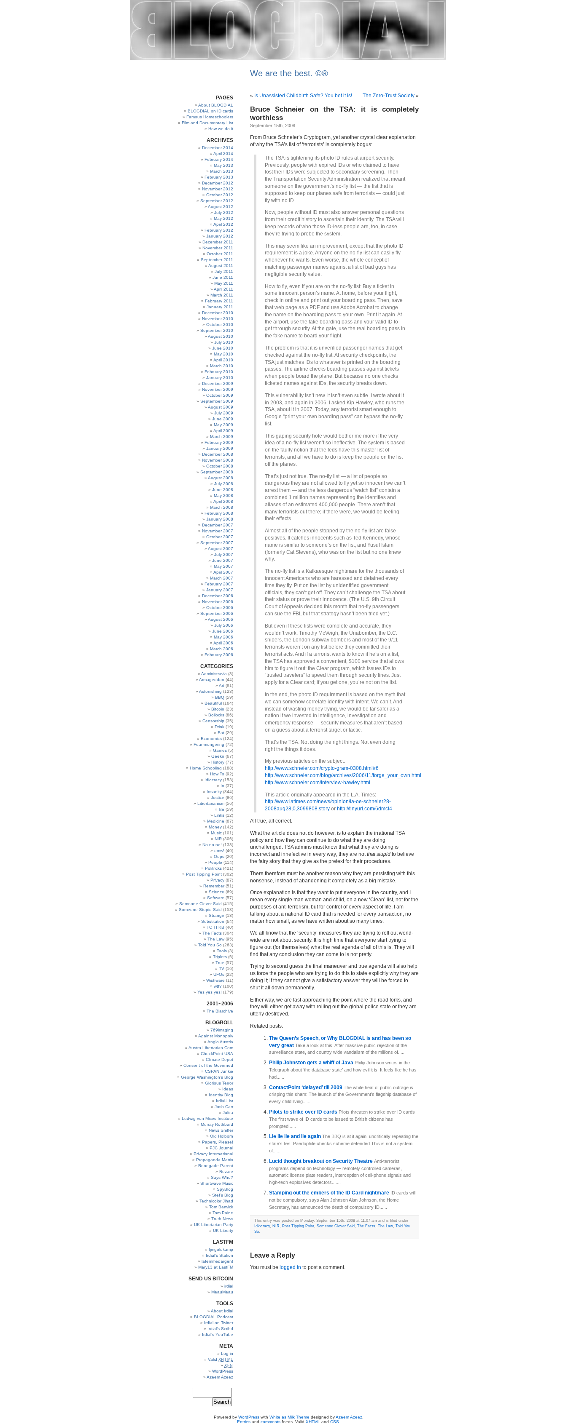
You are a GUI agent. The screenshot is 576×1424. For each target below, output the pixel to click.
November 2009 (217, 389)
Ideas (227, 1089)
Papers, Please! (217, 1142)
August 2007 (220, 548)
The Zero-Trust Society (389, 96)
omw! (219, 850)
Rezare (226, 1171)
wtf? (218, 986)
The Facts (212, 933)
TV (221, 968)
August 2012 (220, 206)
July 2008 (223, 483)
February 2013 (219, 177)
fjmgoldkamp (221, 1249)
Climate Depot (219, 1059)
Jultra (228, 1112)
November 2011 (217, 248)
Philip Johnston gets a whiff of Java (312, 1063)
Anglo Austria (220, 1041)
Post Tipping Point (204, 874)
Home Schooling (206, 768)
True (219, 962)
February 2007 (219, 584)
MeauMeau (222, 1292)
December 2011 (217, 242)
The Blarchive (220, 1011)
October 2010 (219, 324)
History (217, 762)
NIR (218, 838)
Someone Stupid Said (200, 909)
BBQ (219, 697)
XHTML (313, 1421)
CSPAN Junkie (219, 1071)
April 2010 (223, 360)
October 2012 (219, 194)
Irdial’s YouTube (217, 1334)
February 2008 (219, 513)
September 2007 (216, 542)
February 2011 (219, 301)
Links (219, 815)
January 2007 (219, 590)
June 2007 (222, 560)
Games (220, 750)
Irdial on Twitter (218, 1322)
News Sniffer (221, 1130)
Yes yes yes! (209, 992)
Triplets (220, 956)
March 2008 (221, 507)
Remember (213, 886)
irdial (228, 1286)
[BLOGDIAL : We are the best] (288, 58)
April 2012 (223, 224)
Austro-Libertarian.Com (210, 1047)
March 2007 (221, 578)
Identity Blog (221, 1095)
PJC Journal (221, 1148)
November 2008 (217, 460)
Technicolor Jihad (216, 1201)
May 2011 (223, 283)
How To (217, 774)
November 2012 (217, 189)
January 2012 (219, 236)
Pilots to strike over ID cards (304, 1112)
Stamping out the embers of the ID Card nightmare (329, 1193)
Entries (243, 1421)
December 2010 (217, 312)
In (222, 785)
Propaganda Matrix (214, 1159)
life (221, 809)
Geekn (217, 756)
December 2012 (217, 183)
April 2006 (223, 643)
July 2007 (223, 554)
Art (221, 685)
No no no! (212, 844)
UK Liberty (223, 1230)
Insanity (214, 791)
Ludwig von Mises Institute (207, 1118)
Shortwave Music (216, 1183)
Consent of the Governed (208, 1065)
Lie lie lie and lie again (295, 1136)
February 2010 (219, 371)
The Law (215, 939)
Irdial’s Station (219, 1255)
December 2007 (217, 525)
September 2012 (216, 200)
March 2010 (221, 365)
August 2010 (220, 336)
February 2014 (219, 159)
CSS (334, 1421)
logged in (290, 1267)
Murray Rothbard (217, 1124)
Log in (227, 1353)
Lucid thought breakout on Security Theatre (321, 1161)
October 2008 (219, 466)
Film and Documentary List (207, 122)
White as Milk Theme (289, 1417)
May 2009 (223, 424)
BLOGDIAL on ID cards (210, 111)
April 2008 (223, 501)
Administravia (214, 673)
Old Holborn (221, 1136)
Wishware (215, 980)
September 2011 (217, 259)
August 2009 (220, 407)
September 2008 (216, 472)
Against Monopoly (215, 1036)
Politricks (213, 868)
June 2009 (222, 419)
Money (215, 827)
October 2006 (219, 607)
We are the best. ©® (289, 73)
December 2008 (217, 454)
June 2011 (223, 277)
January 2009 (219, 448)
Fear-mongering (209, 744)
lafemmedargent (217, 1261)
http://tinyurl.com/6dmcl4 (364, 809)
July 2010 (223, 342)
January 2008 (219, 519)
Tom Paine (223, 1212)
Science (216, 892)
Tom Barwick (221, 1207)
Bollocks (216, 715)
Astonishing (210, 691)
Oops (219, 856)
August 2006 (220, 619)
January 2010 (219, 377)
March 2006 (221, 649)
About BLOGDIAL (215, 105)
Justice (217, 797)
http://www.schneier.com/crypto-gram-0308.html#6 (322, 768)
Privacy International (213, 1153)
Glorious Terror (219, 1083)
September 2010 (216, 330)
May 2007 (223, 566)
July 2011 (224, 271)
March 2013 (221, 171)
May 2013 (223, 165)
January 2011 (220, 307)
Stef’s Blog (222, 1195)
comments (270, 1421)
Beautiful (213, 703)
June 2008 (222, 489)
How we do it (220, 128)
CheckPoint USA (217, 1053)
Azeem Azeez (220, 1377)
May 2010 (223, 354)
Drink (219, 726)
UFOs (218, 974)
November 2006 (217, 601)
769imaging (221, 1030)
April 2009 (223, 430)
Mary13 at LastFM (215, 1267)
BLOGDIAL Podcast (213, 1316)
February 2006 (219, 654)
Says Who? (222, 1177)
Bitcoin (217, 709)
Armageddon (211, 679)
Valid (220, 1359)
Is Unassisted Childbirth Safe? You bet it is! (303, 96)
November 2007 (217, 531)
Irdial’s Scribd (220, 1328)
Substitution (212, 921)
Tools (222, 950)
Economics (211, 738)
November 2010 (217, 318)
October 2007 (219, 536)
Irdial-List (224, 1100)
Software (215, 897)
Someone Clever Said (200, 903)
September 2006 (216, 613)
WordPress (222, 1371)
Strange (216, 915)
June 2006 (222, 631)
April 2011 (223, 289)
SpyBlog (225, 1189)
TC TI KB (215, 927)
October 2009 (219, 395)
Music (216, 833)
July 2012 (223, 212)
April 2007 (223, 572)
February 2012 (219, 230)
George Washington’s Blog (207, 1077)
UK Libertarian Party (213, 1224)
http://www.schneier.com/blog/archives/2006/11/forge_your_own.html (343, 775)
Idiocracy (213, 779)
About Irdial (222, 1311)
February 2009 (219, 442)
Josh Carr (224, 1106)
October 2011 (220, 253)
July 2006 (223, 625)
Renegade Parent (215, 1165)
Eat (221, 732)
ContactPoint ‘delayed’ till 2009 (306, 1087)
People (215, 862)
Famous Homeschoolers (209, 117)
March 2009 (221, 436)
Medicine (215, 821)
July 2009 (223, 413)
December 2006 (217, 595)
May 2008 (223, 495)
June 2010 (222, 348)
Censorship (213, 721)
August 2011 (220, 265)
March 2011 (221, 295)
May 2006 (223, 637)
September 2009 (216, 401)
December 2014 (217, 147)
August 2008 (220, 478)
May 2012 (223, 218)
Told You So (210, 945)
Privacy (217, 880)
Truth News (222, 1218)
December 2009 (217, 383)
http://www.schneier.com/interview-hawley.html (317, 782)
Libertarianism (210, 803)
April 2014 (223, 153)
